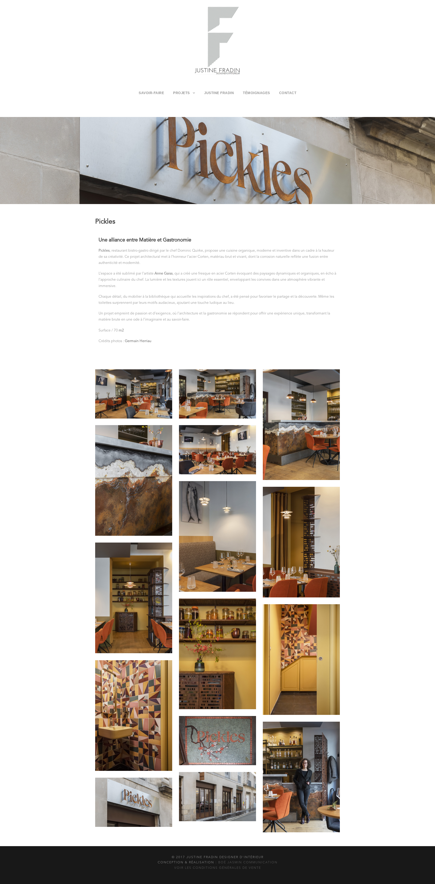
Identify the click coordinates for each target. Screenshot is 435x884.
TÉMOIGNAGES (256, 93)
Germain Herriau (138, 341)
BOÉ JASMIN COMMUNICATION (248, 862)
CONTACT (288, 93)
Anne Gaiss (164, 273)
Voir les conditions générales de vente (217, 867)
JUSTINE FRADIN (219, 93)
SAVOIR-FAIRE (151, 93)
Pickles (104, 251)
